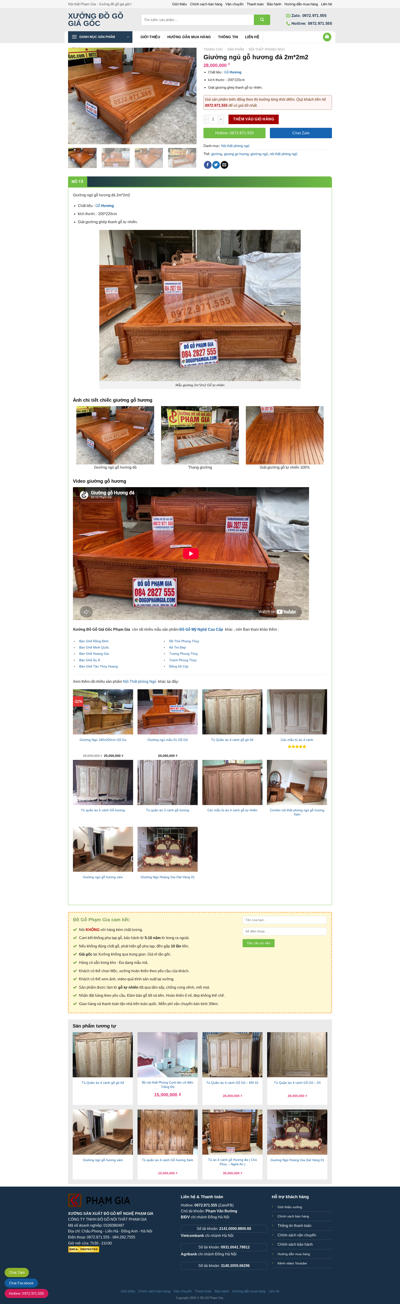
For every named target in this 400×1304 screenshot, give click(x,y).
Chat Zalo (17, 1272)
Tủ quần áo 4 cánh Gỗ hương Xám (167, 1160)
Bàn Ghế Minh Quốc (94, 647)
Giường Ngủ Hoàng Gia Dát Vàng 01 (168, 877)
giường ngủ (259, 154)
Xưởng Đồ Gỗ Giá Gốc (95, 19)
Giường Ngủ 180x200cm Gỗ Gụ (103, 740)
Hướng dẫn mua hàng (301, 4)
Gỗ (227, 72)
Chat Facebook (21, 1283)
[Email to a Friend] (224, 165)
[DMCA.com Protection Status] (83, 1249)
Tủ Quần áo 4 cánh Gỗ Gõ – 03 (297, 1083)
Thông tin (228, 37)
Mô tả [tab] (78, 182)
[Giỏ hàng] (327, 37)
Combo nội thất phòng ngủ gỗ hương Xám (297, 812)
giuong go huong (236, 154)
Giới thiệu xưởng (290, 1207)
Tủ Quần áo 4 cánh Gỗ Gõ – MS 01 (232, 1083)
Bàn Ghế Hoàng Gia (94, 653)
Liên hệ (326, 4)
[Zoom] (74, 138)
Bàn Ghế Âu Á (89, 660)
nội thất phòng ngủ (283, 154)
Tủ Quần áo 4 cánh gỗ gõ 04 (232, 740)
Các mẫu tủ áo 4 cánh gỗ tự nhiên (232, 810)
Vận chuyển (234, 4)
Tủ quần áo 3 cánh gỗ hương (167, 810)
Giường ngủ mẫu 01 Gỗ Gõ (167, 740)
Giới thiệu (179, 4)
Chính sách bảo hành (295, 1244)
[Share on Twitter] (216, 165)
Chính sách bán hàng (206, 4)
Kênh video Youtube (292, 1263)
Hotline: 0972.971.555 (26, 1293)
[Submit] (262, 20)
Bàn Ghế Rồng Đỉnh (94, 641)
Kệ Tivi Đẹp (177, 647)
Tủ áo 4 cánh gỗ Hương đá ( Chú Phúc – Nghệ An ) (232, 1162)
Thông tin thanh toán (294, 1226)
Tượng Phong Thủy (183, 653)
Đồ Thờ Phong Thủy (184, 641)
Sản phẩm (235, 49)
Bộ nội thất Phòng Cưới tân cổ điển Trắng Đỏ (167, 1085)
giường (216, 154)
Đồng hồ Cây (178, 666)
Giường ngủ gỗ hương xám (103, 877)
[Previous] (76, 96)
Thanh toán (255, 4)
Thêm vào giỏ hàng (253, 119)
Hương (235, 72)
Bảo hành (274, 4)
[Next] (188, 96)
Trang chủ (213, 49)
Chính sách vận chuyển (297, 1235)
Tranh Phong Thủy (183, 660)
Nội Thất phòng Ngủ (139, 681)
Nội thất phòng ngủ (267, 49)
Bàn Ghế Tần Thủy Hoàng (98, 666)
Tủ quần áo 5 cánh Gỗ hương (103, 810)
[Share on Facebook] (208, 165)
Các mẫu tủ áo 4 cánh (297, 740)
